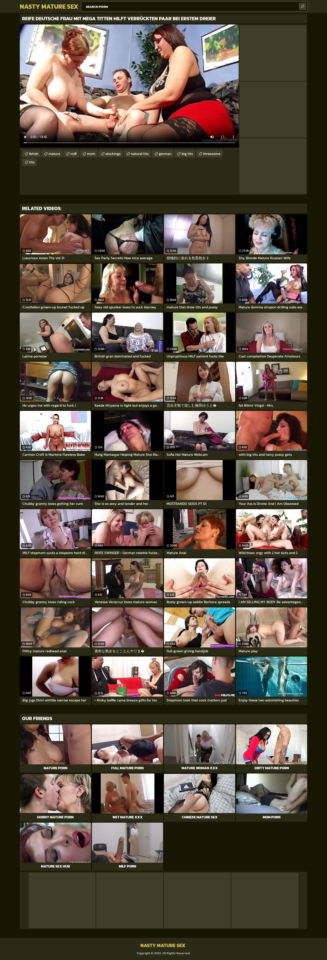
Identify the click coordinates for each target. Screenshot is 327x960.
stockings (113, 153)
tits (31, 162)
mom (91, 153)
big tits (187, 153)
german (165, 153)
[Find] (302, 6)
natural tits (140, 153)
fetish (33, 153)
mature (54, 153)
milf (74, 153)
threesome (211, 153)
